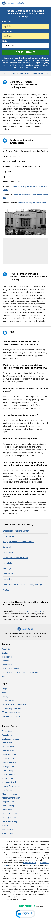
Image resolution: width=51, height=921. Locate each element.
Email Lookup (7, 770)
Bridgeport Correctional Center (16, 531)
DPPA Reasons (8, 700)
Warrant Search (8, 833)
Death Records (8, 758)
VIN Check (6, 825)
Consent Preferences (11, 716)
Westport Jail (8, 590)
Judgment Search (9, 782)
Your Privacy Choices (11, 668)
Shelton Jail (7, 568)
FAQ (4, 676)
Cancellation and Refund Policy (15, 704)
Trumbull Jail (8, 579)
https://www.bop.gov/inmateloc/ (32, 202)
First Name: (7, 21)
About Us (6, 649)
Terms (4, 692)
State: (5, 41)
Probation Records (10, 813)
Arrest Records (8, 731)
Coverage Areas (8, 664)
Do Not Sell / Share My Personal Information (21, 672)
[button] (25, 913)
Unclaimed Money (9, 821)
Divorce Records (9, 762)
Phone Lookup (8, 805)
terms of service (29, 863)
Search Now (24, 52)
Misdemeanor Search (11, 798)
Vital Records (7, 829)
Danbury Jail (8, 552)
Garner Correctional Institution (15, 557)
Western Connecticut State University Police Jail (22, 584)
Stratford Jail (8, 574)
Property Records (9, 817)
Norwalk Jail (8, 563)
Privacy (5, 696)
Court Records (8, 750)
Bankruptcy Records (10, 739)
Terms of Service (12, 60)
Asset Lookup (8, 735)
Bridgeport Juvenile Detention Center (18, 541)
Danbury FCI (8, 547)
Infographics (7, 657)
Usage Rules (7, 688)
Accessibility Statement (11, 708)
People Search (8, 801)
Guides (5, 653)
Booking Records (9, 746)
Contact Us (6, 661)
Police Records (8, 809)
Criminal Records (9, 754)
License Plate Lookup (11, 786)
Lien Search (7, 790)
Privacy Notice (28, 60)
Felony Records (8, 774)
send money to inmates (32, 611)
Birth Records (7, 743)
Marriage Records (9, 794)
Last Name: (7, 31)
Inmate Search (8, 778)
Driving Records (8, 766)
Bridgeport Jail (9, 536)
